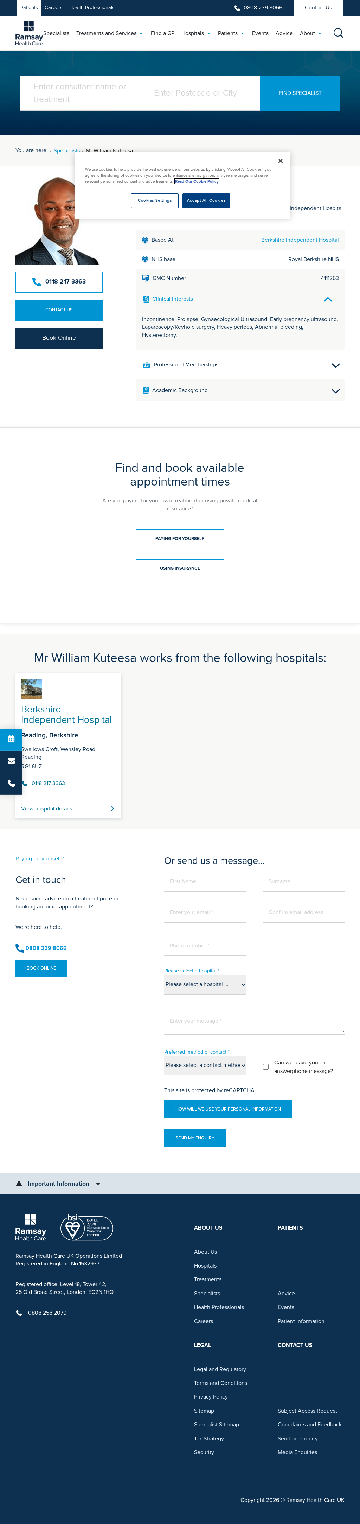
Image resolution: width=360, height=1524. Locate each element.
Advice (286, 1293)
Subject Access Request (307, 1410)
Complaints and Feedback (310, 1424)
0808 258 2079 (47, 1312)
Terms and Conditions (220, 1383)
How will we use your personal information (228, 1109)
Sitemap (204, 1410)
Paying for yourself (179, 538)
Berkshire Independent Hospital (300, 239)
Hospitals (205, 1265)
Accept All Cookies (206, 200)
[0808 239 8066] (11, 784)
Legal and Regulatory (220, 1369)
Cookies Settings (155, 200)
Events (286, 1307)
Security (204, 1452)
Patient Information (301, 1321)
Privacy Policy (211, 1396)
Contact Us (318, 7)
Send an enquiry (298, 1438)
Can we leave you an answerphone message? (303, 1067)
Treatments (207, 1279)
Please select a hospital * (191, 971)
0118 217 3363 (65, 281)
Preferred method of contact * (197, 1052)
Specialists (67, 150)
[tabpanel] (180, 743)
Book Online (59, 337)
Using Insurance (180, 568)
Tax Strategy (209, 1438)
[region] (182, 185)
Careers (54, 8)
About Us (205, 1252)
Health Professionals (92, 8)
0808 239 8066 (263, 7)
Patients (29, 8)
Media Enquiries (297, 1452)
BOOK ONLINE (41, 968)
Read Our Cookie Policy (197, 181)
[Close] (280, 161)
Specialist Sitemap (216, 1424)
